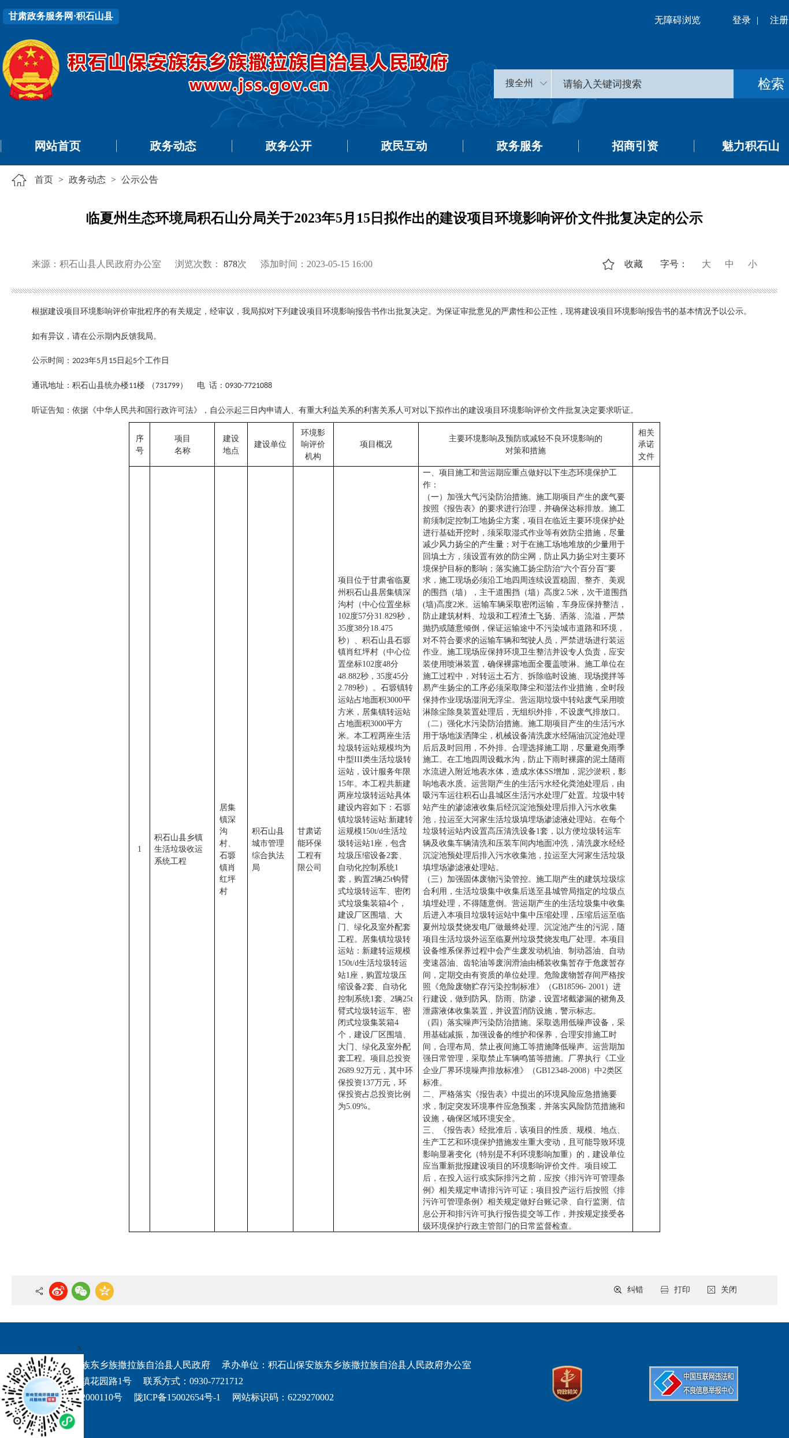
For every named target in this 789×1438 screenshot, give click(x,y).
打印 (682, 1289)
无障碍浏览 (677, 20)
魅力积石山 (751, 145)
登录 (741, 20)
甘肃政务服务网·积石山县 (61, 16)
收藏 (633, 264)
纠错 (635, 1289)
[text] (643, 83)
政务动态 (173, 145)
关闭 (729, 1289)
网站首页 (58, 145)
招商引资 (635, 145)
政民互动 (404, 145)
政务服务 (520, 145)
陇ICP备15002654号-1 (177, 1397)
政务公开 (289, 145)
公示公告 (139, 179)
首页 (44, 179)
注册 (779, 20)
